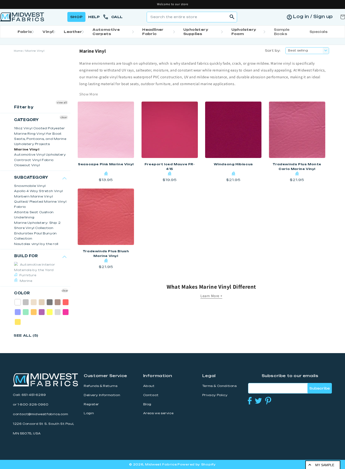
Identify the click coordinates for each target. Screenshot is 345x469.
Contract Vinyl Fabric (34, 160)
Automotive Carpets (106, 32)
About (149, 386)
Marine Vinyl (26, 149)
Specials (318, 32)
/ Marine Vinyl (33, 50)
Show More (88, 94)
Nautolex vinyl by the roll (36, 244)
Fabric (25, 32)
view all (62, 102)
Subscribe (319, 388)
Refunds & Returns (100, 386)
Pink (66, 312)
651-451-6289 (34, 395)
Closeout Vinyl (27, 165)
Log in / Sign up (313, 16)
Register (91, 404)
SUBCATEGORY (31, 177)
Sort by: (273, 50)
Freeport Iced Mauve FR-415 (170, 166)
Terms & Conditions (219, 386)
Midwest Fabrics (161, 464)
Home (18, 50)
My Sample (324, 465)
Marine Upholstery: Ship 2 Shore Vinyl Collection (37, 225)
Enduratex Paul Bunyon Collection (35, 236)
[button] (24, 32)
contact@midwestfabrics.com (40, 414)
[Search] (232, 17)
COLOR (22, 293)
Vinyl (47, 32)
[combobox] (192, 17)
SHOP (76, 17)
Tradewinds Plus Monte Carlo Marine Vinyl (297, 166)
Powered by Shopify (196, 464)
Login (89, 413)
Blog (147, 404)
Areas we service (158, 413)
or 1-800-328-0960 (30, 404)
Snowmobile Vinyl (30, 186)
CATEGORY (26, 120)
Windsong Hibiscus (233, 164)
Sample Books (281, 32)
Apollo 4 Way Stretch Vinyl (38, 191)
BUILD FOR (26, 256)
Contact (151, 395)
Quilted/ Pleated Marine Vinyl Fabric (40, 204)
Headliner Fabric (153, 32)
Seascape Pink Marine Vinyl (106, 164)
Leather (73, 32)
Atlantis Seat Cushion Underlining (34, 214)
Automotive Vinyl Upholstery (40, 154)
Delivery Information (102, 395)
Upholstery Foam (243, 32)
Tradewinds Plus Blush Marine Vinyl (106, 253)
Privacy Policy (214, 395)
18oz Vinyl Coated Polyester (39, 128)
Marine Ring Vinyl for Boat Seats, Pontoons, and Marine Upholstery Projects (40, 139)
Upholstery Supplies (195, 32)
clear (64, 117)
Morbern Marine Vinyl (33, 196)
